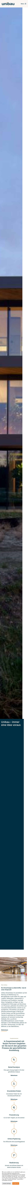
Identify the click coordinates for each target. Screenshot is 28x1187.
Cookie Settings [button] (7, 1183)
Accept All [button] (15, 1183)
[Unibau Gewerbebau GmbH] (8, 3)
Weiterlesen (4, 1030)
